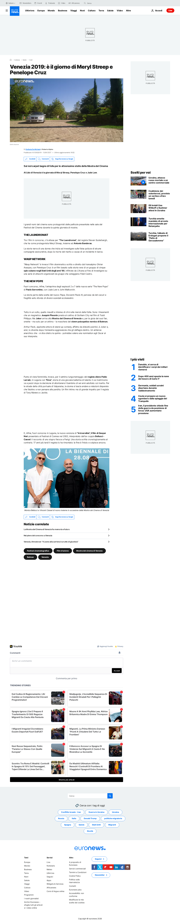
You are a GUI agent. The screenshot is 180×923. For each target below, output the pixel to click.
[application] (66, 110)
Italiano (11, 3)
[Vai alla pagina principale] (14, 11)
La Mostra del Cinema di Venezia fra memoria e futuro (47, 529)
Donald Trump (90, 818)
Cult (30, 60)
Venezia (45, 557)
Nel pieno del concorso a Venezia (38, 535)
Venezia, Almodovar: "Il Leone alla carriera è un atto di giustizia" (51, 542)
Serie (24, 60)
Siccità (90, 831)
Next (82, 10)
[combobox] (98, 3)
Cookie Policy (75, 876)
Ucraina (115, 812)
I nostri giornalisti (31, 898)
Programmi (28, 895)
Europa (41, 10)
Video (120, 10)
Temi (26, 857)
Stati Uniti (96, 825)
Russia (61, 818)
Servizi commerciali (77, 868)
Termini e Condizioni (77, 872)
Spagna (67, 825)
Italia (74, 818)
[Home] (10, 60)
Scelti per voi (140, 172)
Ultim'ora (29, 10)
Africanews (51, 887)
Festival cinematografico (38, 550)
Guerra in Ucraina (96, 812)
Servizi (50, 857)
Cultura (91, 10)
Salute (110, 10)
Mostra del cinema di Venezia (89, 550)
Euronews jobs (75, 889)
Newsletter (100, 875)
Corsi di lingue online (55, 891)
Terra (101, 10)
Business (62, 10)
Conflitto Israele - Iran (71, 812)
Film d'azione (63, 550)
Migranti (112, 825)
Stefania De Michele (33, 149)
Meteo (49, 869)
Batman (30, 557)
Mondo (51, 10)
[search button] (85, 3)
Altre (71, 857)
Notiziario (51, 866)
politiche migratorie (113, 818)
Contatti (72, 886)
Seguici (50, 877)
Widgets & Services (55, 884)
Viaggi (73, 10)
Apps (49, 880)
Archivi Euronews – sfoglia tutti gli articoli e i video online (33, 905)
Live (170, 10)
